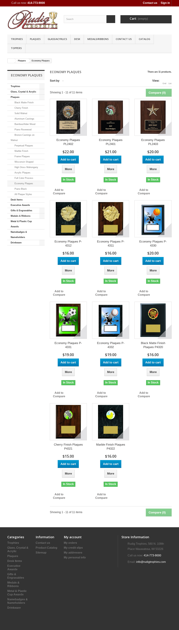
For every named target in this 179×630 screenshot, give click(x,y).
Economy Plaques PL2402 (68, 142)
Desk (77, 39)
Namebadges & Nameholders (19, 234)
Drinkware (16, 242)
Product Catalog (46, 547)
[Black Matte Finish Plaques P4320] (153, 320)
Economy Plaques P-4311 (110, 243)
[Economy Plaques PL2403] (153, 117)
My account (73, 537)
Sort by (54, 80)
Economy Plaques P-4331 (68, 345)
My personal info (75, 557)
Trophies (17, 39)
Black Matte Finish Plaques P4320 (153, 345)
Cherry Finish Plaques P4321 (68, 446)
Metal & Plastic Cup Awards (21, 224)
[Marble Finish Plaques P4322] (110, 421)
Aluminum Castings (24, 118)
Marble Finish (21, 151)
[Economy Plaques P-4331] (68, 320)
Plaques (35, 39)
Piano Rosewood (22, 129)
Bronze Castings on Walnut (22, 137)
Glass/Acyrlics (57, 39)
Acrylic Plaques (22, 172)
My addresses (73, 552)
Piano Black (20, 189)
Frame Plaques (22, 156)
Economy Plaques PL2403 (153, 142)
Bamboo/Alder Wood (24, 124)
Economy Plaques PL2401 (111, 142)
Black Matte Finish (24, 102)
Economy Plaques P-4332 (110, 345)
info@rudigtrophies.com (151, 561)
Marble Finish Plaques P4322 (110, 446)
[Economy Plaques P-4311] (110, 219)
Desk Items (17, 199)
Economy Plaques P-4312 (68, 243)
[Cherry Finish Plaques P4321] (68, 421)
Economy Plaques (23, 183)
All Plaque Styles (23, 194)
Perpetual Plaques (23, 145)
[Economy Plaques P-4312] (68, 219)
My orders (70, 542)
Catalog (144, 39)
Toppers (16, 48)
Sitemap (41, 552)
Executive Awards (20, 205)
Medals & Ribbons (20, 216)
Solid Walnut (20, 113)
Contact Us (124, 39)
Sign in (165, 2)
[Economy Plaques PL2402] (68, 117)
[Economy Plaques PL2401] (110, 117)
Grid (164, 83)
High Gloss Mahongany (26, 167)
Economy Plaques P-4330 (153, 243)
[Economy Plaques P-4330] (153, 219)
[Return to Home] (11, 61)
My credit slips (73, 547)
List (170, 83)
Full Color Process (23, 178)
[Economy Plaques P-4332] (110, 320)
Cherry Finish (21, 108)
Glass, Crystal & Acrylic (23, 91)
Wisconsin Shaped (23, 162)
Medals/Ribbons (98, 39)
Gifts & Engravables (21, 210)
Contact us (150, 2)
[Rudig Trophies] (33, 19)
